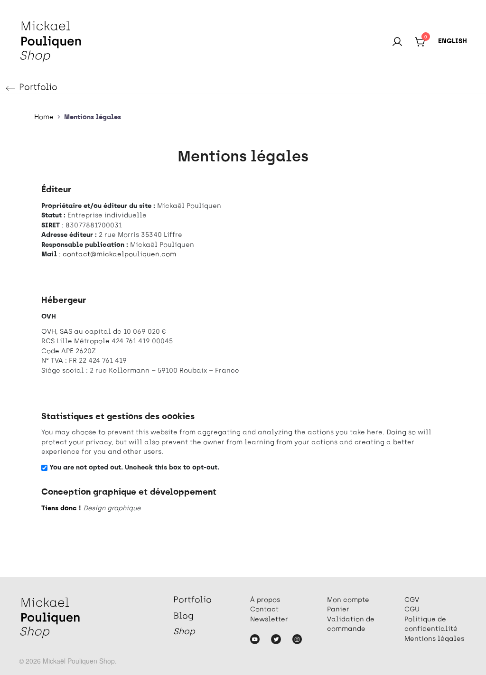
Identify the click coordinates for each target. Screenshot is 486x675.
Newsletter (269, 620)
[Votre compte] (397, 41)
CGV (411, 600)
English (452, 41)
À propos (265, 600)
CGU (412, 610)
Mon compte (348, 600)
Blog (183, 616)
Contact (264, 610)
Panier (338, 610)
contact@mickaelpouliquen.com (119, 255)
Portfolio (38, 88)
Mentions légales (434, 639)
